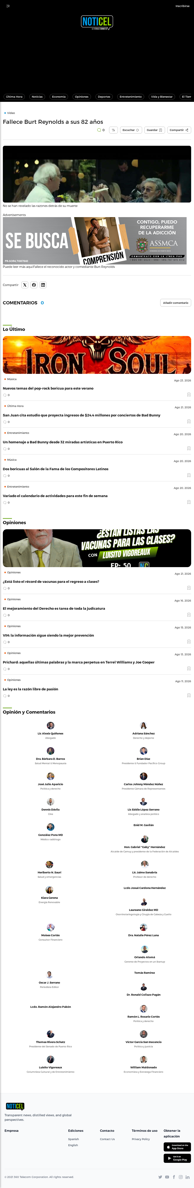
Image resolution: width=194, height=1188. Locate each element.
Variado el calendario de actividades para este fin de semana (55, 496)
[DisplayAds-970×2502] (97, 240)
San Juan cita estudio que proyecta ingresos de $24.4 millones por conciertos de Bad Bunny (81, 415)
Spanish (73, 1139)
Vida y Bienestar (162, 96)
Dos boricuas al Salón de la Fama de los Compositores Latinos (55, 469)
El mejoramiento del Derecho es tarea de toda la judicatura (54, 608)
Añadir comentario (175, 303)
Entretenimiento (131, 96)
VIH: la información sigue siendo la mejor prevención (48, 635)
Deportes (104, 96)
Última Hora (14, 96)
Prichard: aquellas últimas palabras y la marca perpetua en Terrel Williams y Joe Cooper (79, 662)
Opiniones (81, 96)
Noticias (37, 96)
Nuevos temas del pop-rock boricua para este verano (48, 388)
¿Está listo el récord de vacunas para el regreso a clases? (51, 581)
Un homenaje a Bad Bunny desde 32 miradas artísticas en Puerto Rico (63, 442)
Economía (59, 96)
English (73, 1145)
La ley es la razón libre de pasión (30, 689)
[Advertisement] (97, 60)
